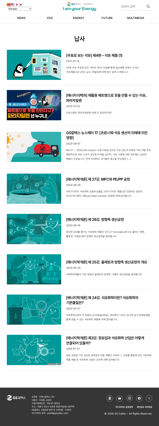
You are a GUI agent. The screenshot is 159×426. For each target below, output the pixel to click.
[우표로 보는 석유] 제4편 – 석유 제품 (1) (94, 55)
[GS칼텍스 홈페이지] (110, 398)
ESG (50, 18)
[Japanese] (17, 4)
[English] (13, 4)
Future (107, 18)
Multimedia (135, 18)
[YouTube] (119, 398)
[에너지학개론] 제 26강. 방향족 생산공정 (95, 219)
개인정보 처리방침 (144, 407)
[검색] (148, 6)
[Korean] (21, 4)
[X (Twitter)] (149, 398)
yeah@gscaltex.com (57, 413)
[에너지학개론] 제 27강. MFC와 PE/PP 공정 (98, 179)
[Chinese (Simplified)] (9, 4)
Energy (78, 18)
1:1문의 (68, 409)
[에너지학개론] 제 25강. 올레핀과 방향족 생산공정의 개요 (106, 262)
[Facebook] (139, 398)
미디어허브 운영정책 (124, 407)
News (21, 18)
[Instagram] (129, 398)
